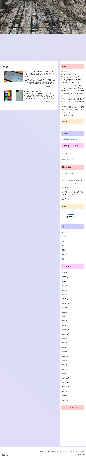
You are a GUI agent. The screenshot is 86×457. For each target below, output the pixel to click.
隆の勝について (66, 199)
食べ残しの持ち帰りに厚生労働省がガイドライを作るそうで (72, 193)
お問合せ (82, 451)
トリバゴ (64, 154)
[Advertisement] (43, 47)
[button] (82, 160)
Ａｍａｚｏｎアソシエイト (71, 451)
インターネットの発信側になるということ (51, 451)
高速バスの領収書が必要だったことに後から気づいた (72, 182)
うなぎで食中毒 (66, 187)
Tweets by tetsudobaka (69, 139)
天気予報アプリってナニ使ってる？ (72, 175)
